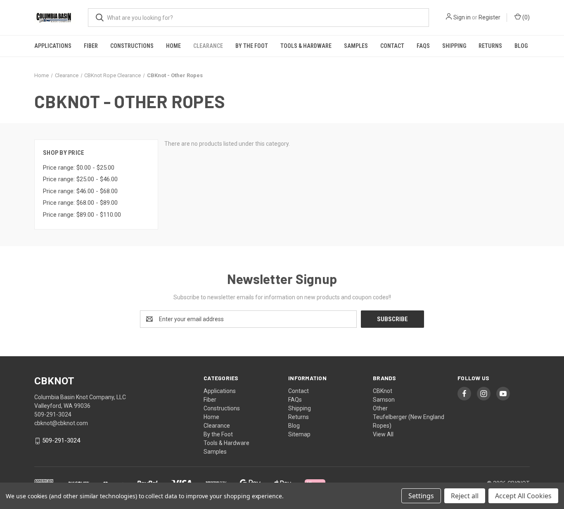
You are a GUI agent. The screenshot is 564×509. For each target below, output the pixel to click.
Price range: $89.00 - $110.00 (82, 214)
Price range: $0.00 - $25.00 (78, 167)
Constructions (132, 46)
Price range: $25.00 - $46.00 (80, 179)
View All (383, 434)
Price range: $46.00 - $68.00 (80, 191)
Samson (384, 399)
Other (380, 408)
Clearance (208, 46)
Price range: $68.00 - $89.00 (80, 202)
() (525, 17)
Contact (392, 46)
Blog (521, 46)
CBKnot (382, 391)
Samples (356, 46)
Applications (52, 46)
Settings (421, 495)
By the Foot (251, 46)
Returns (490, 46)
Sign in (462, 17)
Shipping (454, 46)
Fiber (91, 46)
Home (173, 46)
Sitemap (299, 434)
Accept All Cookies (523, 495)
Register (489, 17)
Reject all (465, 495)
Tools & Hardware (306, 46)
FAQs (423, 46)
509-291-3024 (61, 441)
